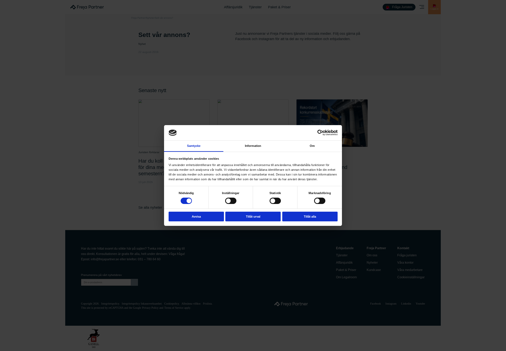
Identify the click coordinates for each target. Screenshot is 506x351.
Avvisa (196, 216)
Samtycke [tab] (194, 145)
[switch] (230, 201)
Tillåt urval (253, 216)
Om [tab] (312, 145)
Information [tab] (253, 145)
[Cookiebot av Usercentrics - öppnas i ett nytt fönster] (320, 133)
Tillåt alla (310, 216)
